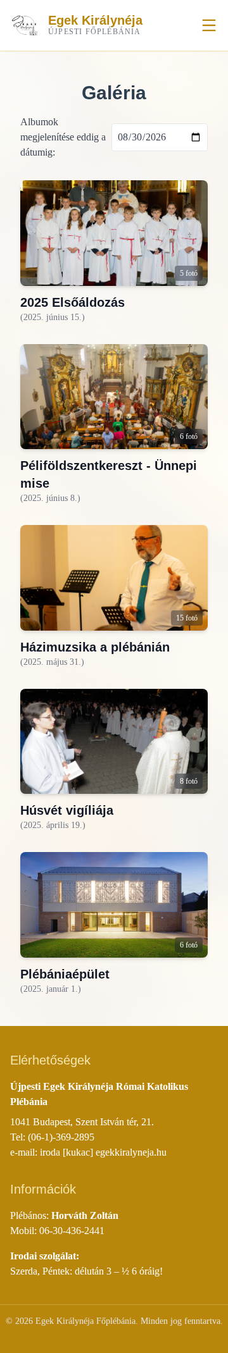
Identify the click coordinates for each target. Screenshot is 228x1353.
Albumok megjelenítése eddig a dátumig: (63, 137)
